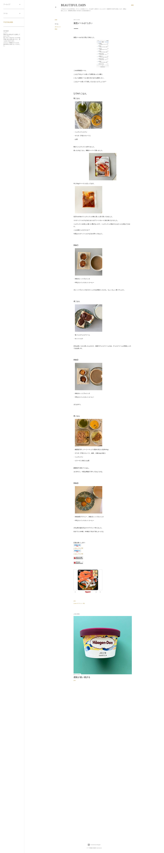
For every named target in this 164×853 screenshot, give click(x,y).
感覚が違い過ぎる (82, 677)
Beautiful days (73, 5)
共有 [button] (56, 20)
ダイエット (58, 27)
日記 (56, 29)
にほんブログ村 (78, 548)
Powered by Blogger (95, 844)
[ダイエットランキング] (78, 563)
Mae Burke (99, 848)
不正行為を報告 (8, 22)
